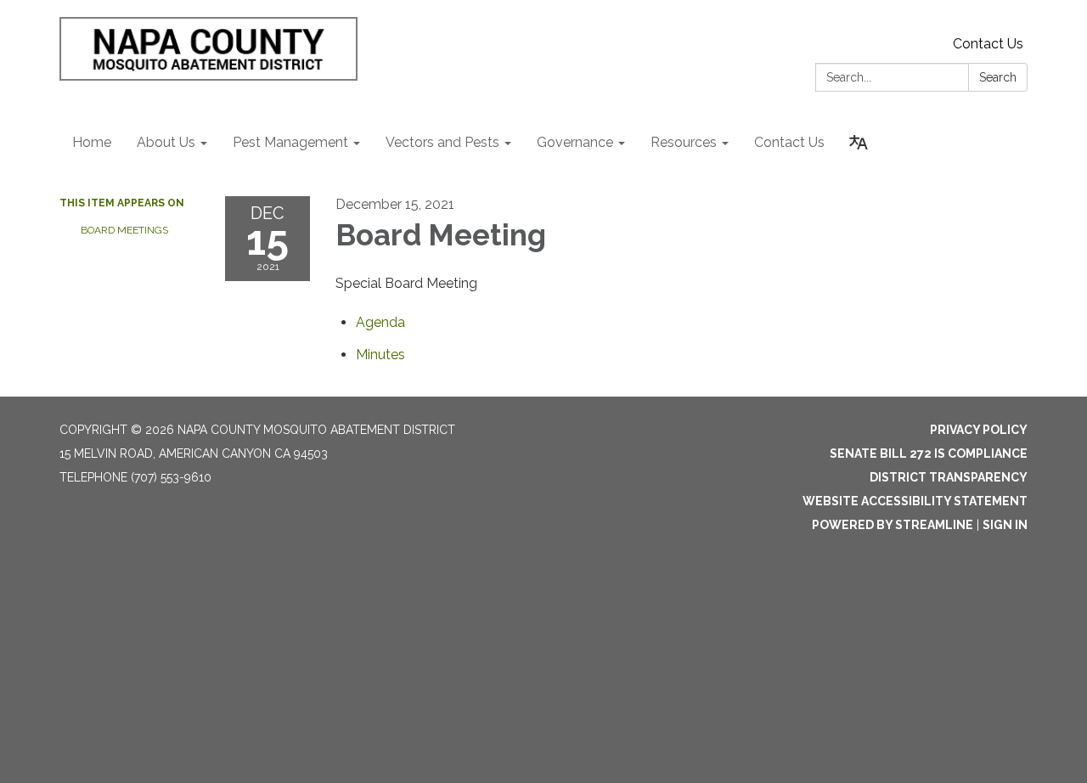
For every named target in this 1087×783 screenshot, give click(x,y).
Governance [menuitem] (575, 142)
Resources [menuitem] (684, 142)
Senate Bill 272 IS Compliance (929, 453)
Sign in (1005, 525)
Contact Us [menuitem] (789, 142)
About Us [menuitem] (166, 142)
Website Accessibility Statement (915, 501)
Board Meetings (124, 230)
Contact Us (988, 44)
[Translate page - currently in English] (858, 142)
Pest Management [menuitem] (290, 142)
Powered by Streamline (892, 525)
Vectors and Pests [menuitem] (442, 142)
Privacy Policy (979, 430)
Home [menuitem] (91, 142)
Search (998, 77)
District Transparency (949, 477)
